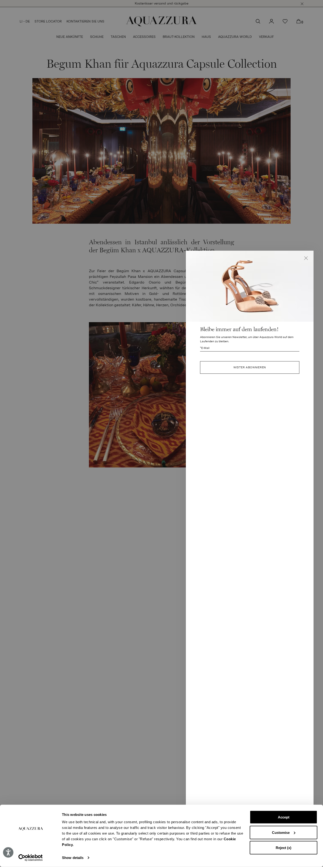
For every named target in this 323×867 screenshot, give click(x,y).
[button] (306, 258)
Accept (283, 817)
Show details (72, 858)
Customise (281, 832)
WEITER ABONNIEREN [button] (249, 367)
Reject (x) (283, 848)
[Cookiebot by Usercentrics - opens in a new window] (30, 857)
